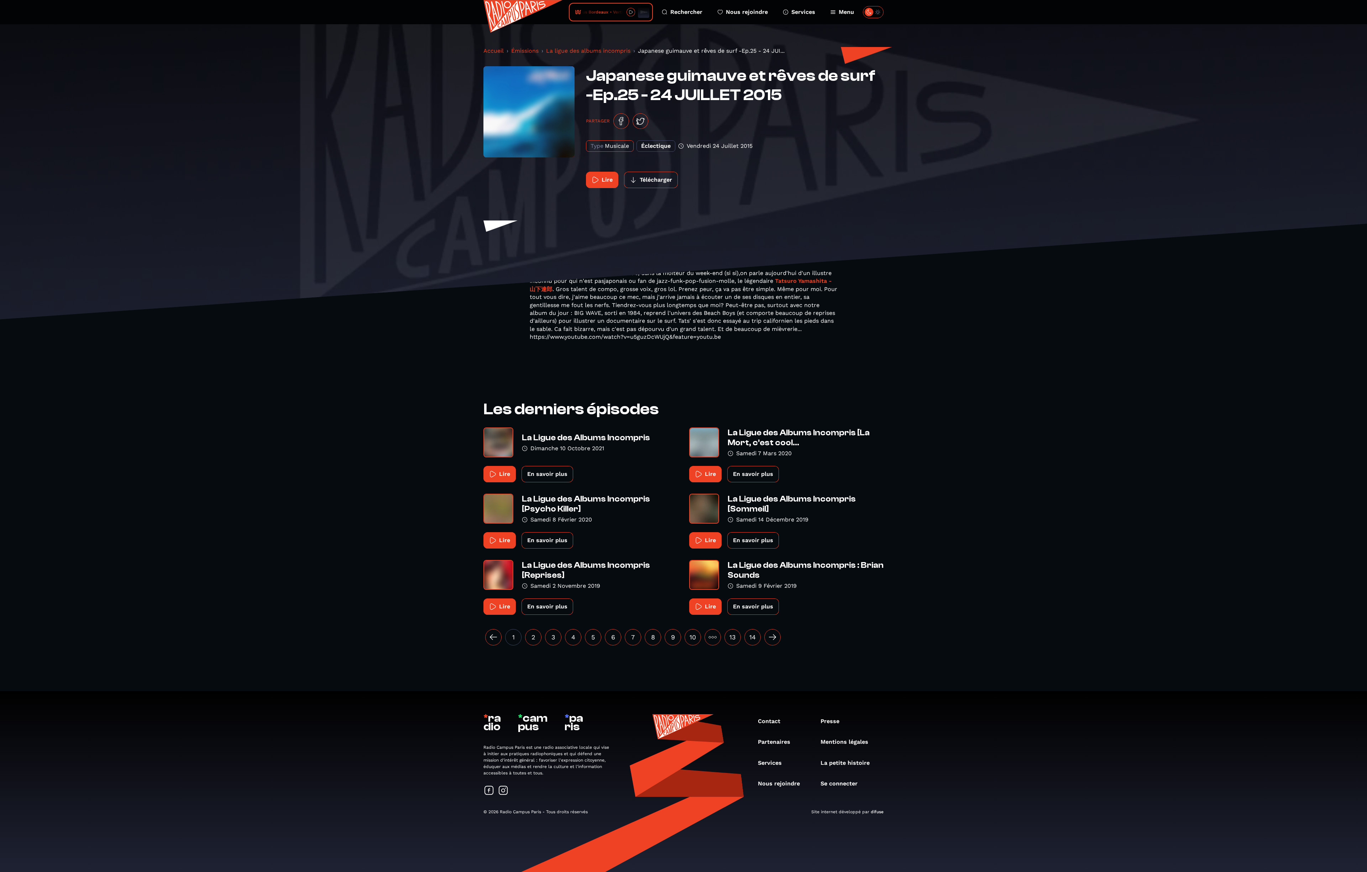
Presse (830, 721)
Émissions (525, 50)
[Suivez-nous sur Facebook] (489, 791)
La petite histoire (845, 762)
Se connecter (839, 783)
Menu (846, 12)
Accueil (493, 50)
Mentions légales (844, 741)
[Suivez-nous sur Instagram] (503, 791)
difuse (877, 811)
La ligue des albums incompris (588, 50)
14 (752, 637)
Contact (769, 721)
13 (732, 637)
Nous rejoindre (747, 12)
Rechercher (686, 12)
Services (803, 12)
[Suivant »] (772, 637)
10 (693, 637)
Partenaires (774, 741)
